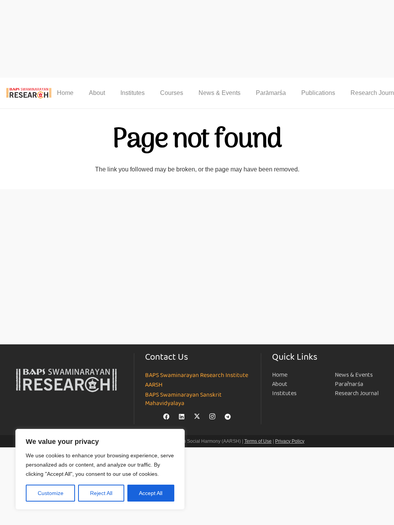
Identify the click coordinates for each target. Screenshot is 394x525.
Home (279, 375)
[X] (197, 416)
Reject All (101, 493)
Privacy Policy (289, 441)
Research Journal (357, 393)
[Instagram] (212, 416)
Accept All (150, 493)
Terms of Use (258, 441)
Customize (50, 493)
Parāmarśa (349, 384)
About (279, 384)
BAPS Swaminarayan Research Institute (196, 375)
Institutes (284, 393)
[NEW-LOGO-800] (29, 93)
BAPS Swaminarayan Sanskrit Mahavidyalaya (183, 399)
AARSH (153, 385)
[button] (110, 92)
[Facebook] (166, 416)
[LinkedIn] (181, 416)
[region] (100, 469)
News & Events (354, 375)
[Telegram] (227, 416)
